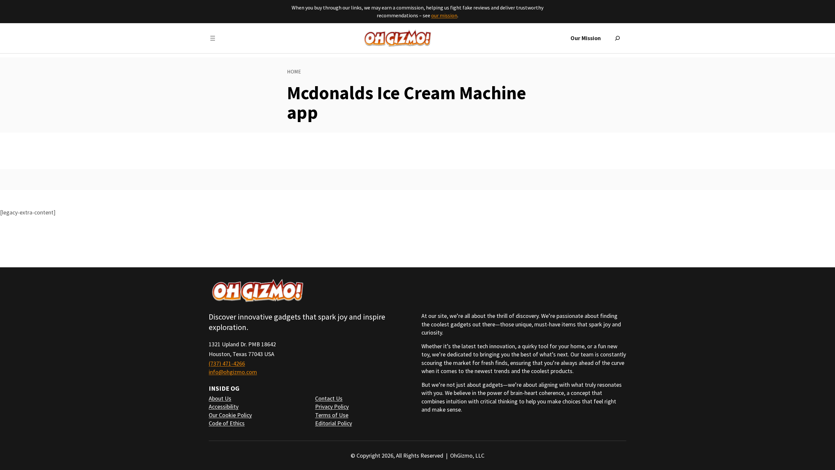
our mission (444, 15)
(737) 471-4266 (227, 363)
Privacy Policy (332, 406)
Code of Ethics (227, 423)
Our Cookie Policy (230, 415)
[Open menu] (213, 38)
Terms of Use (331, 415)
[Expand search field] (617, 38)
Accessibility (223, 406)
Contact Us (328, 398)
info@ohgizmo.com (233, 372)
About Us (220, 398)
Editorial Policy (333, 423)
